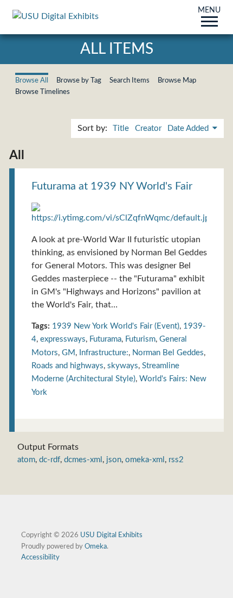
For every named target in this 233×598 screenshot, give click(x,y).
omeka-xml (145, 460)
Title (121, 128)
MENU (209, 11)
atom (26, 460)
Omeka (96, 546)
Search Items (129, 80)
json (113, 460)
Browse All (31, 80)
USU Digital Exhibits (111, 535)
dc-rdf (49, 460)
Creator (148, 128)
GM (68, 353)
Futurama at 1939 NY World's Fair (111, 186)
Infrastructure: (103, 353)
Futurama (105, 339)
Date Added (189, 128)
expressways (63, 339)
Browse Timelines (42, 92)
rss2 (176, 460)
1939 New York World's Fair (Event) (115, 326)
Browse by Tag (78, 80)
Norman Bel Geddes (168, 353)
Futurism (140, 339)
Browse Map (177, 80)
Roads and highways (67, 366)
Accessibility (40, 557)
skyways (122, 366)
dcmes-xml (83, 460)
